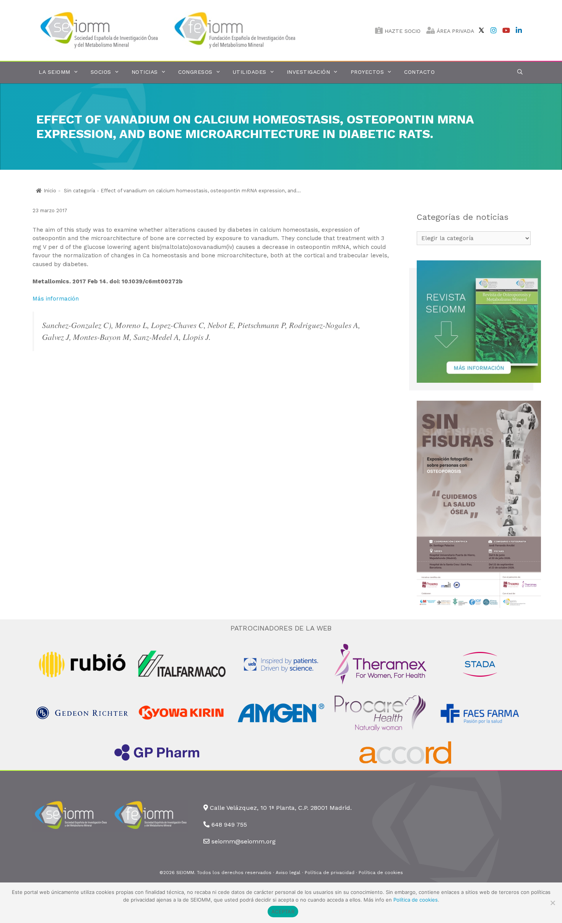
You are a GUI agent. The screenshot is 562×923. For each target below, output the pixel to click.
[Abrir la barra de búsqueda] (520, 72)
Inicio (50, 190)
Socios (101, 72)
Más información (55, 298)
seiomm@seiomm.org (243, 841)
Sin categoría (79, 190)
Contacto (419, 72)
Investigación (308, 72)
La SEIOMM (54, 72)
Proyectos (367, 72)
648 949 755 (229, 824)
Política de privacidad (329, 872)
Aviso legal (288, 872)
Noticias (145, 72)
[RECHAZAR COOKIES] (552, 903)
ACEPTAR (282, 911)
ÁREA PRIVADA (454, 31)
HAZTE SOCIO (402, 31)
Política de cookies (381, 872)
